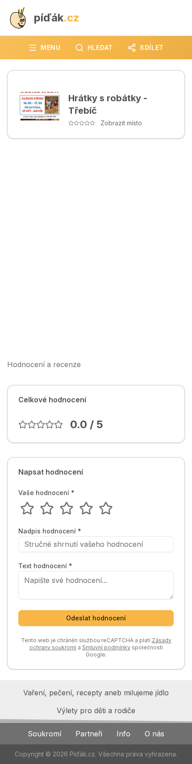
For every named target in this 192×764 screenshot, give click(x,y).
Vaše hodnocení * (46, 493)
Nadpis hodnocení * (49, 531)
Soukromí (44, 733)
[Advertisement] (96, 249)
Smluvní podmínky (106, 647)
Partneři (88, 733)
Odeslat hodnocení (96, 618)
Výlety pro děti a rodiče (96, 710)
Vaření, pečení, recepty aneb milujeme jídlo (96, 692)
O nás (154, 733)
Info (123, 733)
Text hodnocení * (45, 566)
